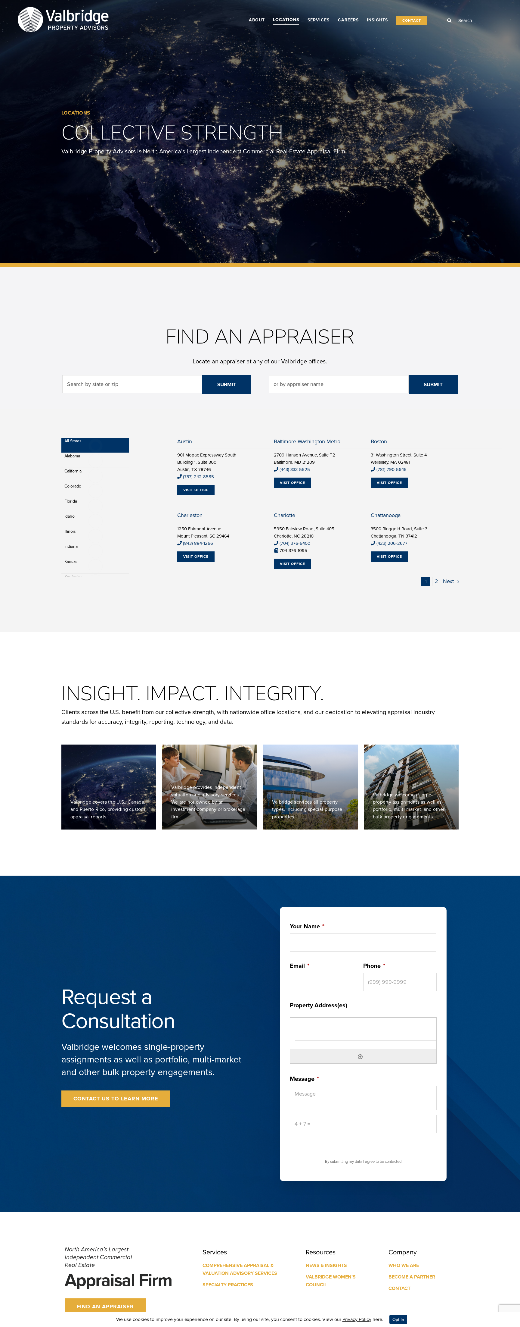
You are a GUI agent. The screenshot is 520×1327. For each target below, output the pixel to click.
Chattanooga (386, 515)
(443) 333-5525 (295, 469)
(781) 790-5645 (391, 469)
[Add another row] (360, 1056)
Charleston (190, 515)
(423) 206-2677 (391, 543)
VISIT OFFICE (196, 490)
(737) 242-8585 (198, 476)
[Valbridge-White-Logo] (63, 6)
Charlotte (284, 515)
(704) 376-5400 (295, 543)
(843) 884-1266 (198, 543)
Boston (379, 441)
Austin (184, 441)
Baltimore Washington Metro (307, 441)
